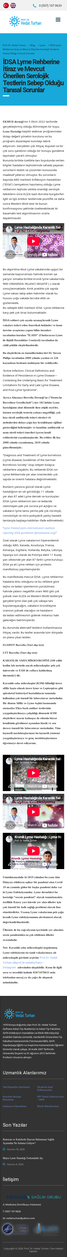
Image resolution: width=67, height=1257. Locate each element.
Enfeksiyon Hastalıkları (15, 1106)
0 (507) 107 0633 (50, 6)
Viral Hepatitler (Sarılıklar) (16, 1087)
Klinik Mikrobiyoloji (48, 1106)
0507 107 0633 (13, 1211)
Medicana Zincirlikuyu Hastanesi (23, 1204)
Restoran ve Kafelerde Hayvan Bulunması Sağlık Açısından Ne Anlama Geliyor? (28, 1141)
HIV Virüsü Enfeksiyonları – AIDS (50, 1098)
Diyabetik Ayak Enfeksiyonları (45, 1088)
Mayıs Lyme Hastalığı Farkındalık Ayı (23, 1158)
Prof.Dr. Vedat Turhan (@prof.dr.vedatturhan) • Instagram (30, 962)
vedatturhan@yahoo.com (20, 1218)
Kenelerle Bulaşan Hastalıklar (12, 1098)
